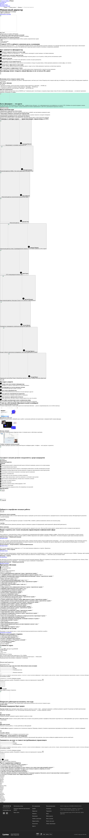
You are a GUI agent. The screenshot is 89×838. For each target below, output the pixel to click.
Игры (47, 813)
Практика (2, 3)
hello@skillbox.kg (7, 810)
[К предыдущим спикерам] (1, 380)
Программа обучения (5, 6)
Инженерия (34, 816)
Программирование (50, 806)
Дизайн (34, 808)
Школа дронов (49, 816)
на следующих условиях (5, 676)
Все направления (36, 806)
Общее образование (50, 823)
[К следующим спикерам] (3, 380)
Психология (35, 823)
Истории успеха (4, 4)
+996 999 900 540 (7, 806)
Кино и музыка (49, 818)
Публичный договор (18, 806)
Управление (49, 811)
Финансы (20, 7)
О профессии (3, 2)
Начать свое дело (50, 821)
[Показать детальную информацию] (1, 713)
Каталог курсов (12, 7)
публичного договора (16, 678)
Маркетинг (34, 811)
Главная (5, 7)
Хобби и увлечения (36, 818)
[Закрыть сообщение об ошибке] (43, 680)
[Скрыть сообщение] (1, 760)
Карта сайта (16, 812)
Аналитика (48, 808)
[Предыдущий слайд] (0, 72)
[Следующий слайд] (0, 73)
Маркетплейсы (35, 821)
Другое (34, 826)
